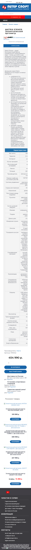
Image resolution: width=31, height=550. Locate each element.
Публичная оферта (11, 517)
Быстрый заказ (15, 371)
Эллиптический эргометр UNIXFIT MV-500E (15, 474)
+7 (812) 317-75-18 (9, 535)
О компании (8, 527)
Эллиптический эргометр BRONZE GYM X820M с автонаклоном (15, 453)
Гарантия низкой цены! (12, 503)
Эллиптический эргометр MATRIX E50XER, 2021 (15, 409)
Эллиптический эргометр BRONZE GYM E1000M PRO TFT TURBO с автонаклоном (15, 432)
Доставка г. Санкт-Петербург (14, 508)
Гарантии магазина (11, 501)
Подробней (9, 379)
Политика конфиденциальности (15, 519)
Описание (15, 45)
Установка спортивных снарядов (15, 506)
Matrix (19, 351)
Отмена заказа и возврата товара (15, 522)
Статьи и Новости (10, 524)
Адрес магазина (10, 540)
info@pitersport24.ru (11, 538)
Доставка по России (11, 511)
